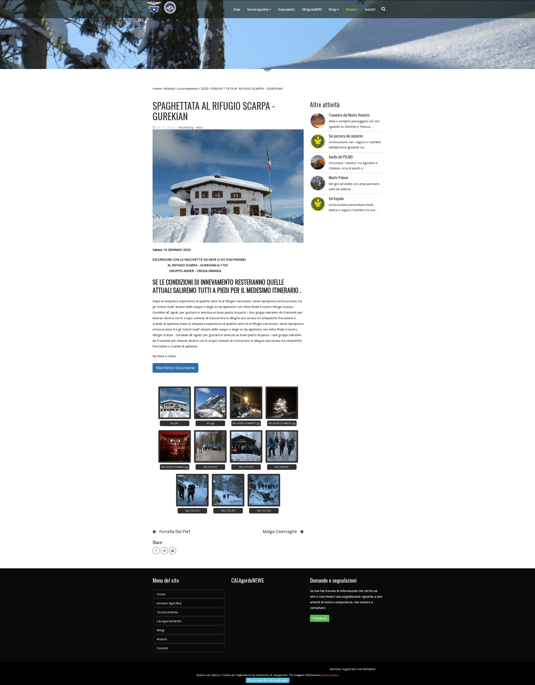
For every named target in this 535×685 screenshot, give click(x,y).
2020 (204, 88)
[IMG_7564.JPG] (210, 446)
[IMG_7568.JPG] (282, 446)
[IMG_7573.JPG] (246, 446)
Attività (350, 9)
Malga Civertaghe (280, 531)
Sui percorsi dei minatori (346, 136)
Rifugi (332, 9)
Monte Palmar (338, 177)
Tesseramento (286, 9)
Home (236, 9)
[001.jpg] (210, 403)
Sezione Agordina (257, 9)
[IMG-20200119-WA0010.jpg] (282, 403)
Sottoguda (336, 198)
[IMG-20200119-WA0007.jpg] (246, 403)
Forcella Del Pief (174, 531)
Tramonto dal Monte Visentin (349, 115)
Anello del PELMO (341, 156)
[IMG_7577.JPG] (264, 490)
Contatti (370, 9)
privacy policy (330, 675)
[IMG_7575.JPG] (192, 490)
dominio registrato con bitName (353, 669)
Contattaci (320, 618)
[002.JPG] (174, 403)
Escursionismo (187, 88)
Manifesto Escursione (175, 367)
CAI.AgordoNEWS (312, 9)
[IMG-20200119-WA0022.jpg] (174, 446)
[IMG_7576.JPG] (228, 490)
